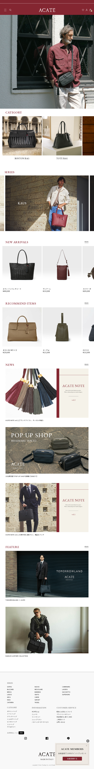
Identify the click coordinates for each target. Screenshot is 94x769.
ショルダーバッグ (12, 719)
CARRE (37, 697)
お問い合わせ (61, 722)
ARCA (9, 697)
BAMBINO (38, 692)
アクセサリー (11, 727)
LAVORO (65, 689)
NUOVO (37, 687)
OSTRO (9, 687)
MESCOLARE (39, 689)
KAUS (9, 700)
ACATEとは (35, 711)
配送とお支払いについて (64, 711)
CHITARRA (10, 702)
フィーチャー (36, 717)
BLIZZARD (10, 689)
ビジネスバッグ (12, 722)
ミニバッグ (10, 724)
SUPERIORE (66, 694)
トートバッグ (11, 714)
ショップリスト (37, 719)
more (86, 241)
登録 (21, 733)
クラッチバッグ (12, 716)
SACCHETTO (66, 692)
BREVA (9, 692)
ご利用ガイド (61, 719)
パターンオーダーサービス (40, 722)
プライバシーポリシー (64, 714)
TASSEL (37, 702)
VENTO (37, 694)
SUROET (37, 700)
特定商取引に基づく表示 (64, 717)
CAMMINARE (66, 687)
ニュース (34, 714)
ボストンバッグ (12, 711)
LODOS (9, 694)
